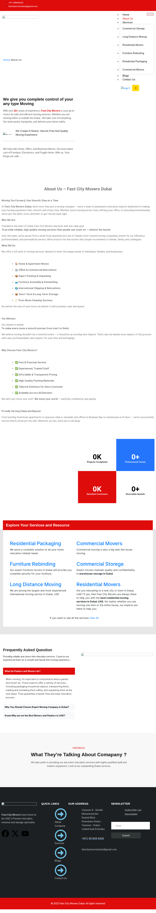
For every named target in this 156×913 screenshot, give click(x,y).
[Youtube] (25, 833)
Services (127, 22)
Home (125, 14)
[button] (39, 671)
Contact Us (128, 79)
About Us (127, 18)
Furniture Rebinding (133, 53)
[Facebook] (5, 833)
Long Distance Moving (134, 36)
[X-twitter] (15, 833)
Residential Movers (132, 45)
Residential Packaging (134, 61)
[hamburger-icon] (150, 14)
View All (94, 617)
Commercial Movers (133, 69)
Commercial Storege (133, 28)
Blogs (125, 75)
